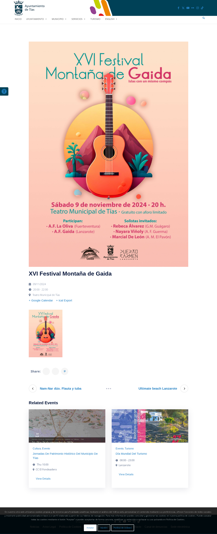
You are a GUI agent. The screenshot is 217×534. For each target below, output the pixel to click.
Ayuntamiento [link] (35, 18)
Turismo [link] (95, 18)
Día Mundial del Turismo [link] (131, 453)
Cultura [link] (37, 448)
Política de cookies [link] (123, 528)
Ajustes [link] (103, 528)
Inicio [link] (18, 18)
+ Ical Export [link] (64, 300)
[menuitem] (204, 18)
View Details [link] (43, 478)
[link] (4, 91)
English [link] (109, 18)
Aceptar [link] (90, 528)
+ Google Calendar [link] (41, 300)
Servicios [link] (76, 18)
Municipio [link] (58, 18)
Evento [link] (46, 448)
